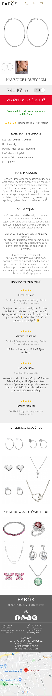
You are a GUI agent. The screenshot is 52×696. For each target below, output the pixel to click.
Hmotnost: (9, 144)
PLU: (8, 162)
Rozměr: (16, 139)
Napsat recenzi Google (26, 646)
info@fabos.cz (35, 630)
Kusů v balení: (13, 153)
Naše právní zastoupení (26, 648)
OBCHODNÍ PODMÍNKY (26, 643)
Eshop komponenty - (26, 640)
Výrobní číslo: (18, 157)
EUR (38, 90)
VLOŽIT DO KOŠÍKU (23, 100)
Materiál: (18, 148)
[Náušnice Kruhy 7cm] (7, 67)
